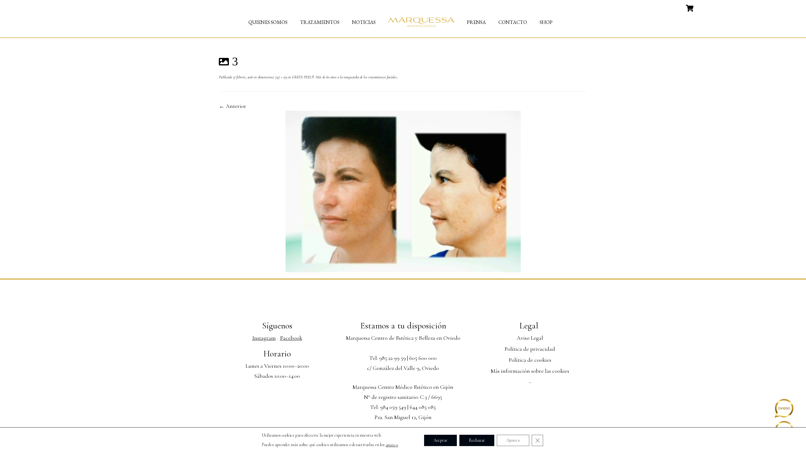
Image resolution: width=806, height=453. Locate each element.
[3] (403, 190)
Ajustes (513, 440)
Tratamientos (319, 22)
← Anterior (232, 106)
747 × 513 (280, 77)
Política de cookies (530, 359)
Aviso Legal (530, 337)
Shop (546, 22)
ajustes (392, 445)
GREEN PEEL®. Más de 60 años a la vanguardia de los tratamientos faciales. (344, 77)
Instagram (264, 337)
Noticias (364, 22)
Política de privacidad (530, 348)
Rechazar (477, 440)
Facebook (291, 337)
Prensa (476, 22)
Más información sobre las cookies (530, 370)
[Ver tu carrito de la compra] (690, 7)
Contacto (512, 22)
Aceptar (440, 440)
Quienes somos (267, 22)
